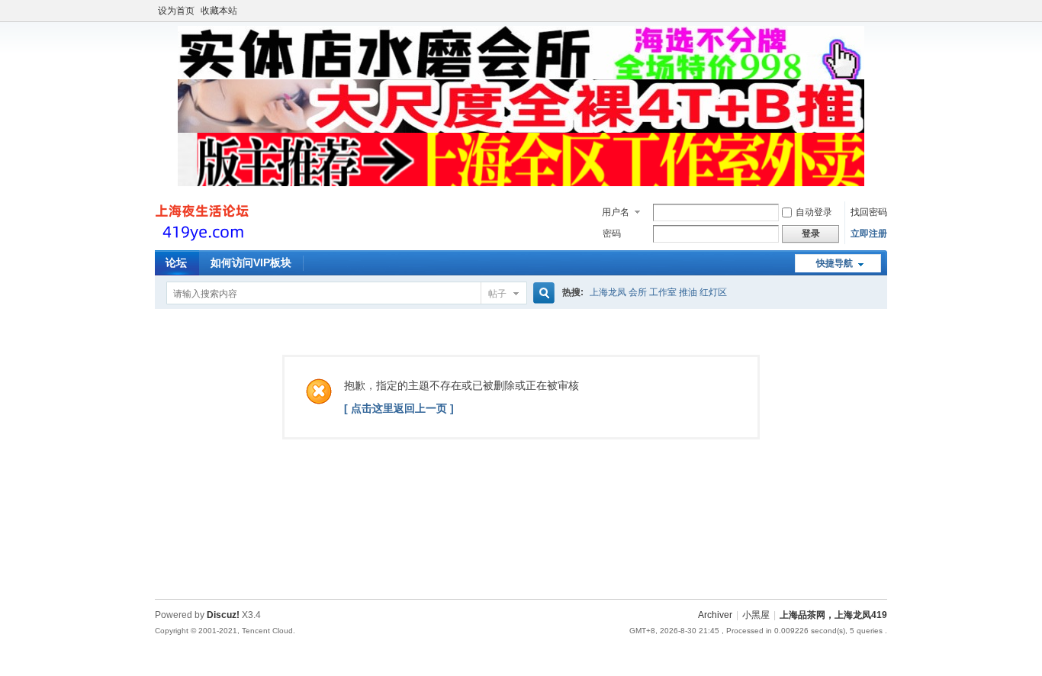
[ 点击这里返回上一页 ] (399, 408)
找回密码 (869, 212)
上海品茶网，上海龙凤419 (833, 615)
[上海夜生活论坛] (204, 241)
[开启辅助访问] (883, 11)
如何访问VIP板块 (251, 262)
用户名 (615, 212)
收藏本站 (219, 10)
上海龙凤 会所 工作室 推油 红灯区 (658, 292)
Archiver (715, 615)
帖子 (497, 293)
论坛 (176, 262)
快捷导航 (834, 263)
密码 (612, 233)
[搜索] (541, 293)
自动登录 (814, 212)
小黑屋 (756, 615)
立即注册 (869, 233)
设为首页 (176, 10)
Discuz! (223, 615)
